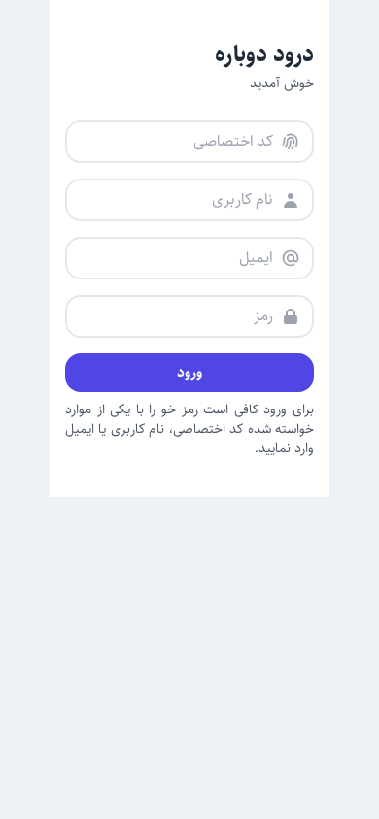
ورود (189, 372)
